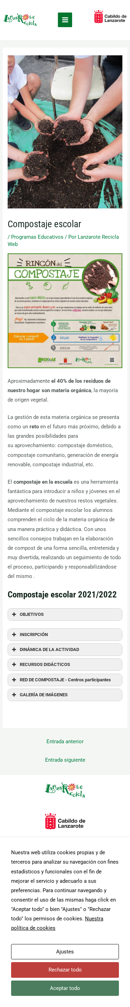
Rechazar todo (65, 970)
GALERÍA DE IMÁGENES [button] (44, 694)
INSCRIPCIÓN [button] (34, 634)
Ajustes (65, 952)
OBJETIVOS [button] (32, 614)
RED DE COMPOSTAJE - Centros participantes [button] (65, 679)
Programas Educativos (37, 237)
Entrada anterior (65, 741)
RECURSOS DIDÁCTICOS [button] (45, 664)
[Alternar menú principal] (65, 20)
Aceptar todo (65, 988)
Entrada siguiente (65, 760)
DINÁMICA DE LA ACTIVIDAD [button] (49, 649)
